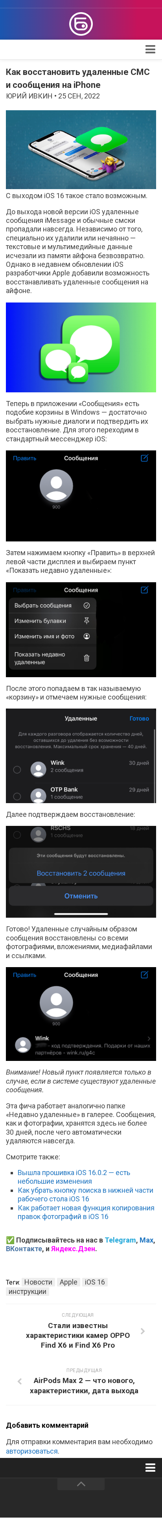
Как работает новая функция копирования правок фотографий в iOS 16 (86, 1212)
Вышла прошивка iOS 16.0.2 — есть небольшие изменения (74, 1176)
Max (146, 1240)
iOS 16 (95, 1282)
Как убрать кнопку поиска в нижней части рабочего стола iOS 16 (85, 1194)
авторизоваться (32, 1451)
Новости (38, 1282)
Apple (68, 1282)
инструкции (27, 1291)
